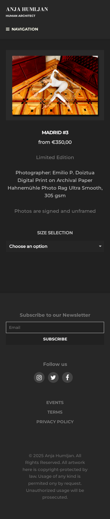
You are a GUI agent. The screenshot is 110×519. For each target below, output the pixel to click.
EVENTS (55, 402)
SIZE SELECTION (55, 232)
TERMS (55, 412)
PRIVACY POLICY (55, 421)
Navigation (25, 29)
